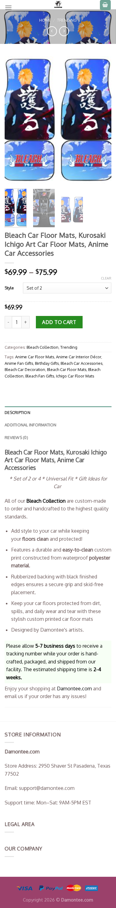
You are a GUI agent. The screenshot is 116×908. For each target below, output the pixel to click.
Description (17, 412)
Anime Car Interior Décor (78, 356)
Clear (106, 278)
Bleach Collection (42, 347)
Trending (67, 20)
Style (9, 287)
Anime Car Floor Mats (34, 356)
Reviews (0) (16, 437)
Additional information (31, 424)
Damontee (74, 688)
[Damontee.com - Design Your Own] (58, 4)
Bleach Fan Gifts (39, 375)
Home (45, 20)
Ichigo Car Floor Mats (75, 375)
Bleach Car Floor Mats (66, 369)
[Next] (101, 120)
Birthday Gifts (47, 363)
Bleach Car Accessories (81, 363)
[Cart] (105, 5)
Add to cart (59, 322)
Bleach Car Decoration (25, 369)
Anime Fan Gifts (19, 363)
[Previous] (14, 120)
